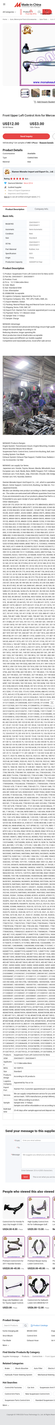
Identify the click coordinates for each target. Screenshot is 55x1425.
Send (25, 1177)
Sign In (7, 197)
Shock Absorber (21, 1368)
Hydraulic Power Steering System (18, 1374)
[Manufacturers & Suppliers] (27, 4)
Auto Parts (43, 19)
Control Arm (32, 1335)
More (5, 1405)
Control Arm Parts (12, 1394)
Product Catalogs (40, 1325)
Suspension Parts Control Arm (17, 1400)
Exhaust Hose (32, 1340)
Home (5, 19)
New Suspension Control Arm (37, 1394)
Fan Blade (7, 1340)
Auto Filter (38, 1368)
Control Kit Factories (13, 1387)
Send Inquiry (26, 136)
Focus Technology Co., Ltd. (34, 1414)
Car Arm (30, 1387)
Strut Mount (8, 1335)
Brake (7, 1368)
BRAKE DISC (32, 1331)
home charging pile (10, 1331)
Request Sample (47, 143)
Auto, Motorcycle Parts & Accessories (23, 19)
